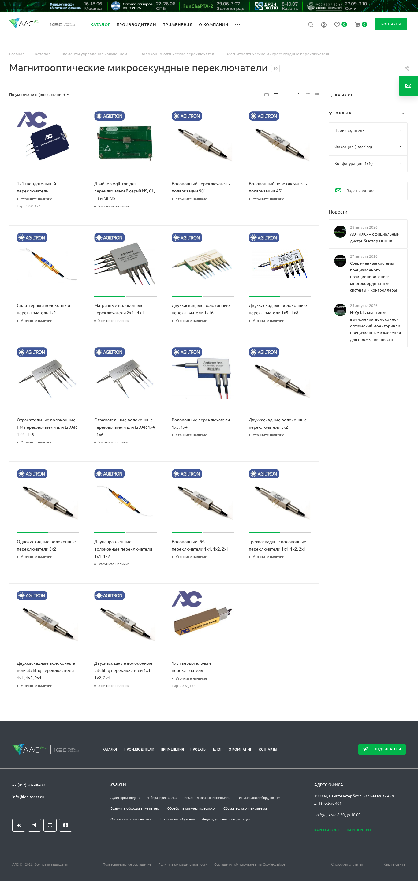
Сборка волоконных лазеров (245, 808)
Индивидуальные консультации (226, 818)
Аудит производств (125, 797)
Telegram (34, 825)
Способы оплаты (347, 864)
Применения (172, 749)
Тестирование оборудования (259, 797)
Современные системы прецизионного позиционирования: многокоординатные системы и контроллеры (373, 276)
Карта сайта (394, 864)
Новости (338, 211)
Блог (217, 749)
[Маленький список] (266, 94)
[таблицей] (317, 94)
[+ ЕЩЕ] (241, 24)
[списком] (308, 94)
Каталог (110, 749)
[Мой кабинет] (324, 25)
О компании (240, 749)
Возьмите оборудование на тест (135, 808)
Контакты (268, 749)
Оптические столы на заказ (131, 818)
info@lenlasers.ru (28, 796)
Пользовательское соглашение (127, 864)
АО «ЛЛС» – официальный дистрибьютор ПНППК (375, 237)
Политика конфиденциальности (182, 864)
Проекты (198, 749)
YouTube (50, 825)
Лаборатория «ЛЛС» (162, 797)
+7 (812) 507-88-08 (28, 784)
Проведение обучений (177, 818)
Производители (139, 749)
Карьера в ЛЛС (327, 829)
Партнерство (359, 829)
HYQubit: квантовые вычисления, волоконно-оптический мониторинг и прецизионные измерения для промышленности (375, 326)
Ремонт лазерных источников (207, 797)
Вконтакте (18, 825)
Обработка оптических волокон (191, 808)
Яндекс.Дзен (65, 825)
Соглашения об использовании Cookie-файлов (250, 864)
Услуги (118, 784)
